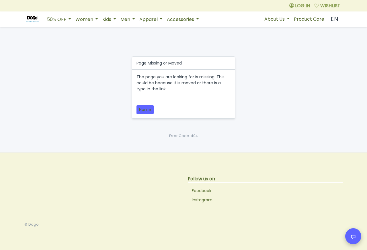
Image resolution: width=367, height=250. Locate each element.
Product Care (309, 19)
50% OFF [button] (57, 19)
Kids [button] (107, 19)
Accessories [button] (181, 19)
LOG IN (302, 5)
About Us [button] (275, 19)
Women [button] (84, 19)
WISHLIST (329, 5)
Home (145, 109)
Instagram (202, 200)
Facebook (201, 191)
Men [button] (125, 19)
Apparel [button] (149, 19)
